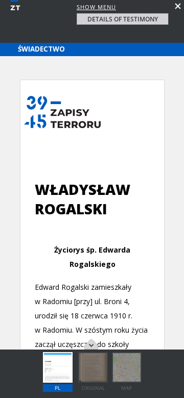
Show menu (96, 7)
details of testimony (122, 19)
